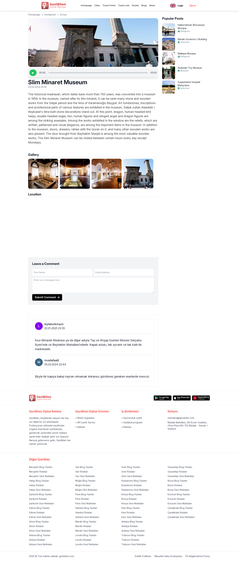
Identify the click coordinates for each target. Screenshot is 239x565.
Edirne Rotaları (37, 512)
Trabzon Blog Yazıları (132, 535)
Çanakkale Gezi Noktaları (181, 517)
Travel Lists (124, 5)
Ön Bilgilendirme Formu (197, 556)
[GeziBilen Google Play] (163, 397)
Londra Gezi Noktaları (86, 544)
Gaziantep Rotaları (177, 471)
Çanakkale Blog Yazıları (180, 508)
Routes (135, 5)
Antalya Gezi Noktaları (133, 530)
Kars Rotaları (128, 512)
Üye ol (193, 5)
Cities (97, 5)
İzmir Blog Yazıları (130, 467)
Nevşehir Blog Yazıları (40, 467)
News (152, 5)
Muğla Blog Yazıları (85, 480)
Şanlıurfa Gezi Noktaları (41, 503)
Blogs (144, 5)
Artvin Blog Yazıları (39, 521)
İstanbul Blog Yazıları (86, 508)
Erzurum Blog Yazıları (179, 494)
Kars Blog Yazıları (130, 508)
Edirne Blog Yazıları (39, 508)
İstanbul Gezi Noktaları (87, 517)
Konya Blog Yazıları (131, 494)
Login (180, 5)
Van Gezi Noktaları (85, 476)
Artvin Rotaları (36, 526)
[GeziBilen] (53, 5)
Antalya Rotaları (129, 526)
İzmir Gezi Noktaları (131, 476)
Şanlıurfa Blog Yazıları (40, 494)
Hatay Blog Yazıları (39, 480)
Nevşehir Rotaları (38, 471)
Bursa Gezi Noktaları (178, 489)
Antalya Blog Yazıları (132, 521)
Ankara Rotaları (37, 539)
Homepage (86, 5)
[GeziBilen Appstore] (182, 397)
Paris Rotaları (82, 498)
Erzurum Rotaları (176, 498)
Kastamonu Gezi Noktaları (135, 489)
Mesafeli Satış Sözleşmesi (168, 556)
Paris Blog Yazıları (84, 494)
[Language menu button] (173, 6)
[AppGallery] (201, 397)
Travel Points (109, 5)
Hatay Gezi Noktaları (40, 489)
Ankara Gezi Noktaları (40, 544)
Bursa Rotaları (175, 485)
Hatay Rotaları (36, 485)
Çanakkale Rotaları (178, 512)
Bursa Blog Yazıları (177, 480)
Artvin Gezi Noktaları (40, 530)
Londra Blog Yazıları (85, 535)
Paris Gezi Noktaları (85, 503)
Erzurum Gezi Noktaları (180, 503)
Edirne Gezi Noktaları (40, 517)
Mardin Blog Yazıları (85, 521)
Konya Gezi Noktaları (132, 503)
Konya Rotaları (129, 498)
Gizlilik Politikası (143, 556)
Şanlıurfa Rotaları (38, 498)
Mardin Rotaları (83, 526)
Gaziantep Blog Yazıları (180, 467)
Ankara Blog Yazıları (39, 535)
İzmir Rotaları (128, 471)
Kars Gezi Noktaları (131, 517)
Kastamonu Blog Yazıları (134, 480)
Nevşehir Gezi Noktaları (41, 476)
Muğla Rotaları (82, 485)
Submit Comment (45, 297)
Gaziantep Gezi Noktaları (181, 476)
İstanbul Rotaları (83, 512)
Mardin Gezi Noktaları (86, 530)
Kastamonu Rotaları (131, 485)
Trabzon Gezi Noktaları (133, 544)
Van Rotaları (81, 471)
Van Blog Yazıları (84, 467)
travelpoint (50, 14)
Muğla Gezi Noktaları (86, 489)
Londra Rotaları (83, 539)
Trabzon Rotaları (130, 539)
